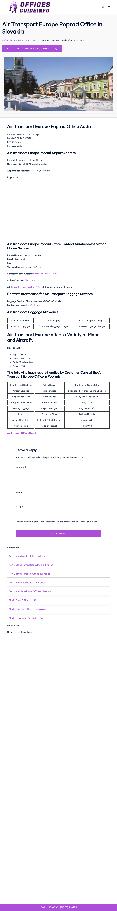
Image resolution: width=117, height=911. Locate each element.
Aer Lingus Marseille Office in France (29, 573)
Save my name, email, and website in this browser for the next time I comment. (57, 521)
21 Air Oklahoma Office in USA (26, 618)
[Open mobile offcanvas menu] (109, 7)
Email (19, 507)
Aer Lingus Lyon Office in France (27, 582)
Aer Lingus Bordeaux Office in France (30, 591)
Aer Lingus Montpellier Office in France (31, 564)
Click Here (30, 280)
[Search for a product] (103, 7)
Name (19, 492)
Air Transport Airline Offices (28, 287)
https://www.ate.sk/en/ (45, 273)
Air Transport (28, 40)
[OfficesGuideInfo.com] (29, 6)
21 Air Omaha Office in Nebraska (27, 609)
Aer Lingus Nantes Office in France (28, 556)
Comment (22, 466)
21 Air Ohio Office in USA (23, 600)
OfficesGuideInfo (11, 40)
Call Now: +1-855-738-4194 (58, 907)
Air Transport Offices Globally (22, 433)
